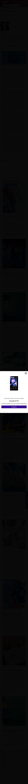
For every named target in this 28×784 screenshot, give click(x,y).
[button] (26, 373)
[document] (14, 392)
